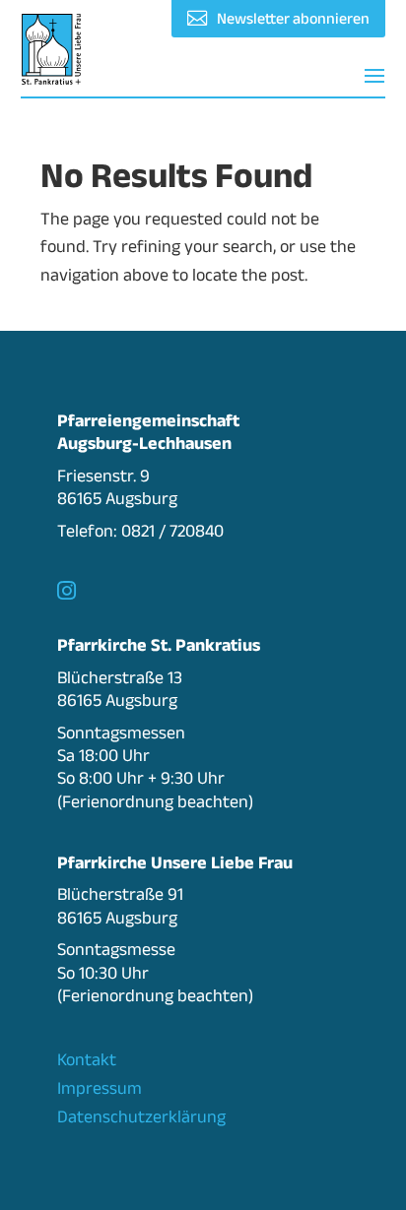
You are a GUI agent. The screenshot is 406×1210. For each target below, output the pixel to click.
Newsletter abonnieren (293, 18)
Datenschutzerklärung (141, 1116)
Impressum (99, 1088)
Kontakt (86, 1059)
